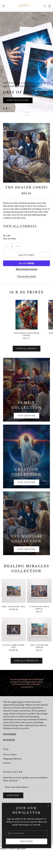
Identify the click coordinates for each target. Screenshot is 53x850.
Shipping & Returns (12, 759)
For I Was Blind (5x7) (14, 606)
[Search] (45, 6)
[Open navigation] (3, 6)
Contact (6, 763)
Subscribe (26, 841)
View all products (26, 661)
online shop (16, 702)
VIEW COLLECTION (18, 100)
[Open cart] (49, 6)
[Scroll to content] (26, 112)
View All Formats (20, 226)
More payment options (26, 269)
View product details (26, 276)
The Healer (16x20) (26, 187)
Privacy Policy (10, 754)
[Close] (48, 806)
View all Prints (26, 349)
